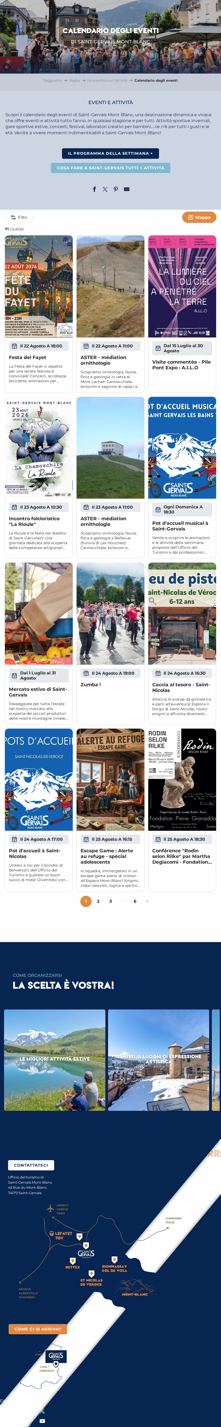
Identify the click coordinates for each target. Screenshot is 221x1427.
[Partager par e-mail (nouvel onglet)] (126, 190)
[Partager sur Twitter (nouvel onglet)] (105, 190)
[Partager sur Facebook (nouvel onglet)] (94, 190)
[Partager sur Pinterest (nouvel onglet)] (116, 190)
